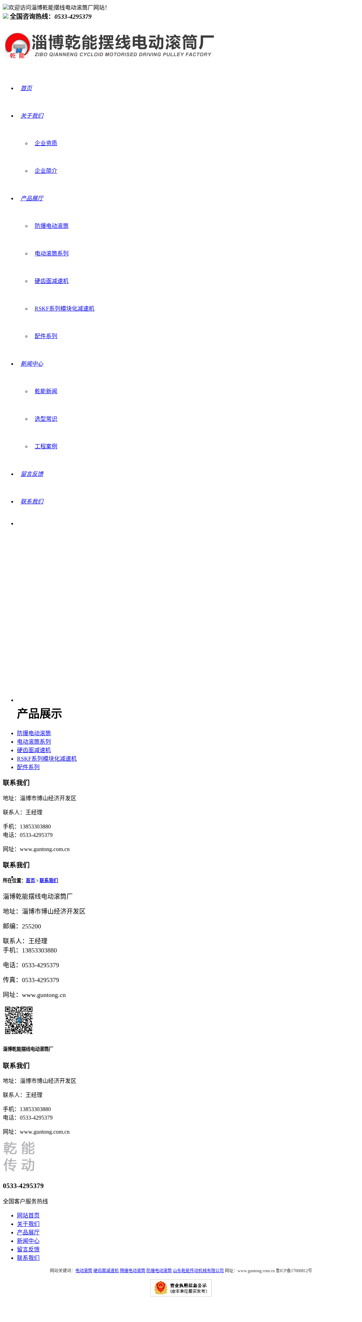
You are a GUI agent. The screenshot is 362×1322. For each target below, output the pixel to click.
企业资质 (46, 143)
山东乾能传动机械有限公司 (198, 1270)
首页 (30, 880)
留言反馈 (28, 1249)
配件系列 (46, 336)
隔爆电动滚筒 (132, 1270)
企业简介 (46, 171)
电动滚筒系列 (52, 253)
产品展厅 (28, 1232)
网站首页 (28, 1215)
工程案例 (46, 446)
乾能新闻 (46, 391)
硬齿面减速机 (52, 281)
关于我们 (28, 1224)
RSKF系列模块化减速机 (64, 309)
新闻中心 (28, 1241)
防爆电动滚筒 (52, 226)
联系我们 (49, 880)
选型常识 (46, 419)
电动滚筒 (83, 1270)
